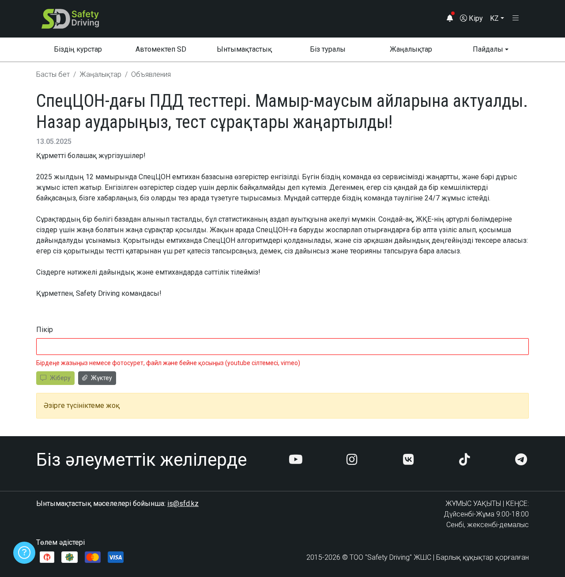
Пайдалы (488, 49)
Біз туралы (328, 49)
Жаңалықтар (411, 49)
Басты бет (53, 74)
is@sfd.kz (183, 503)
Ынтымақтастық (244, 49)
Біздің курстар (78, 49)
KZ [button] (494, 18)
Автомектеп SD (161, 49)
